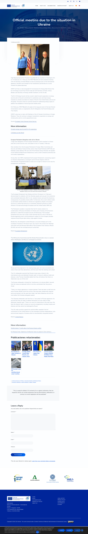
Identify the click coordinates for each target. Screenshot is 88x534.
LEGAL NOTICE (61, 498)
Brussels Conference (16, 382)
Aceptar (61, 530)
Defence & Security (29, 27)
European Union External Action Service (26, 121)
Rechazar (69, 530)
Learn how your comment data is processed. (43, 461)
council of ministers (25, 382)
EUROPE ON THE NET (37, 501)
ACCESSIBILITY (61, 503)
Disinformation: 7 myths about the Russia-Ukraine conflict (26, 328)
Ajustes (76, 530)
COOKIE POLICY (61, 501)
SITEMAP (60, 504)
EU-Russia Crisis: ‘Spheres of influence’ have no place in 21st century (31, 332)
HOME (33, 497)
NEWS (33, 498)
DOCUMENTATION (36, 500)
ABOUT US (34, 503)
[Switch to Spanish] (76, 6)
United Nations (19, 317)
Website (13, 446)
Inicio (18, 27)
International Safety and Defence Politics (42, 27)
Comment (13, 411)
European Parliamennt (21, 231)
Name (12, 432)
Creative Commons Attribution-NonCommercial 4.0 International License (51, 521)
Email (12, 439)
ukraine (34, 382)
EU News (22, 27)
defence (31, 382)
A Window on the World (17, 132)
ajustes (37, 532)
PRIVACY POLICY (61, 499)
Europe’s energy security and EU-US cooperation (24, 129)
